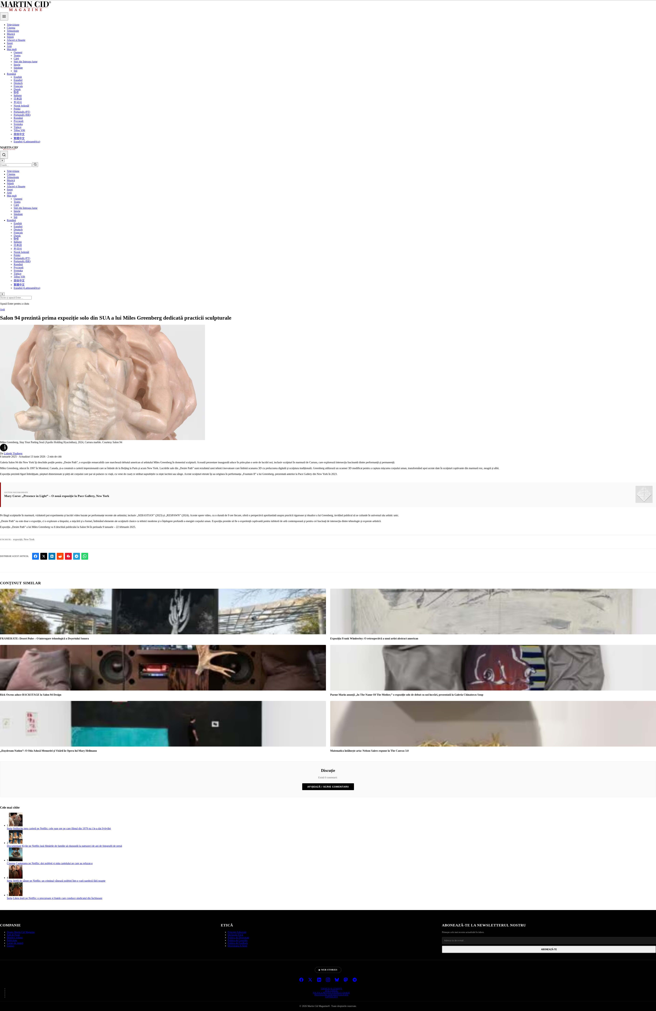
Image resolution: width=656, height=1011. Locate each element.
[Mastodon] (346, 980)
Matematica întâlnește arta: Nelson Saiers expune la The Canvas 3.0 (369, 750)
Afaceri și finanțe (16, 40)
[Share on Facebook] (35, 556)
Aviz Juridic (331, 991)
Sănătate (18, 67)
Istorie (17, 64)
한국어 (18, 102)
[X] (310, 980)
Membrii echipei (15, 937)
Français (18, 86)
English (18, 77)
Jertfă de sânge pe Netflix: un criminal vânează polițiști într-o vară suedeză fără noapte (59, 880)
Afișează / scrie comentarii (328, 786)
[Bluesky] (337, 980)
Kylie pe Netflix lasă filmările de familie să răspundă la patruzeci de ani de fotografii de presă (72, 845)
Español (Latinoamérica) (27, 141)
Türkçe (17, 127)
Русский (18, 121)
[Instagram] (328, 980)
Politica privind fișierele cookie (331, 993)
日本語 (18, 98)
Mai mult (12, 49)
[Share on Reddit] (60, 556)
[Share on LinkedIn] (52, 556)
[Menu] (4, 16)
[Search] (4, 155)
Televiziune (13, 24)
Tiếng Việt (19, 130)
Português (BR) (22, 114)
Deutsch (18, 83)
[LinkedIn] (319, 980)
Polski (17, 108)
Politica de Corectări (238, 940)
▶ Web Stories (328, 970)
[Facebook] (301, 980)
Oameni (18, 52)
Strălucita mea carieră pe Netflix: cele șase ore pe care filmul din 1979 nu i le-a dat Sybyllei (62, 828)
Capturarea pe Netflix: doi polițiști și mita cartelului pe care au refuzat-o (54, 863)
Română (11, 73)
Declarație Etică (235, 935)
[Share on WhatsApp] (84, 556)
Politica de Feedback (238, 943)
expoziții (17, 539)
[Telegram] (355, 980)
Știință (10, 37)
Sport (10, 43)
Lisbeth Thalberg (13, 453)
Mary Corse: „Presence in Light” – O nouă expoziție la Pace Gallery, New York (56, 496)
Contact (10, 946)
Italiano (18, 95)
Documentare (14, 845)
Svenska (18, 124)
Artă (9, 46)
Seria (9, 828)
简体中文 (19, 134)
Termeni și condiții (331, 989)
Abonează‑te (549, 949)
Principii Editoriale (237, 932)
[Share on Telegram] (76, 556)
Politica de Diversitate (238, 937)
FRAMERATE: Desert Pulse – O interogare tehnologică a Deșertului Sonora (44, 638)
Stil (15, 70)
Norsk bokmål (21, 105)
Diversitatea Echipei (237, 946)
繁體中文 (19, 138)
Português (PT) (22, 111)
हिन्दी (16, 92)
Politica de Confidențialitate (331, 995)
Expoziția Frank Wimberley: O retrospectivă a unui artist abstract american (374, 638)
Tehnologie (13, 30)
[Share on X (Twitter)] (43, 556)
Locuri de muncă (15, 943)
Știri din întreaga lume (25, 61)
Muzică (11, 33)
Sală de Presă (13, 935)
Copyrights (331, 997)
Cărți (16, 58)
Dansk (17, 89)
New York (29, 539)
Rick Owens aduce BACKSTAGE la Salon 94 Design (30, 694)
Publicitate (12, 940)
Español (18, 80)
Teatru (17, 55)
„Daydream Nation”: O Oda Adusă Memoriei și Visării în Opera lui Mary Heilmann (48, 750)
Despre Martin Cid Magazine (21, 932)
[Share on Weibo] (68, 556)
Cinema (11, 27)
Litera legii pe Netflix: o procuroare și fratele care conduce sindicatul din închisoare (57, 898)
